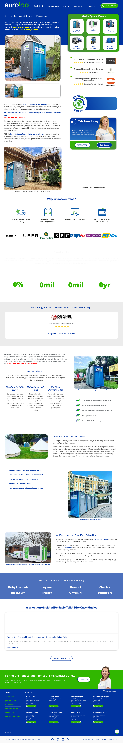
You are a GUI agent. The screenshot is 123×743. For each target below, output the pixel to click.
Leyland (47, 587)
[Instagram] (57, 739)
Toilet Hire (39, 6)
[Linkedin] (63, 739)
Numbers (8, 733)
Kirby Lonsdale (18, 587)
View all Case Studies (61, 658)
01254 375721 (111, 5)
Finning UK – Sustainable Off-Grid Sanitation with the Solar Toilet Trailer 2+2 (39, 637)
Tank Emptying (78, 6)
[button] (7, 58)
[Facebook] (52, 739)
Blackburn (18, 592)
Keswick (76, 587)
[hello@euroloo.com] (104, 691)
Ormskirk (76, 592)
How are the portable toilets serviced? (24, 479)
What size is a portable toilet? (20, 484)
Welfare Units (53, 6)
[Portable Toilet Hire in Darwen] (26, 458)
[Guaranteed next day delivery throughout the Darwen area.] (96, 372)
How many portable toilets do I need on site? (26, 488)
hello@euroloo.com (110, 691)
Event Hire (66, 6)
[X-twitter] (68, 739)
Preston (47, 592)
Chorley (104, 587)
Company (91, 6)
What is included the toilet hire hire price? (25, 470)
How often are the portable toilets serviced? (26, 475)
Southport (105, 592)
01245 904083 (31, 706)
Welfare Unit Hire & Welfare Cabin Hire (76, 535)
